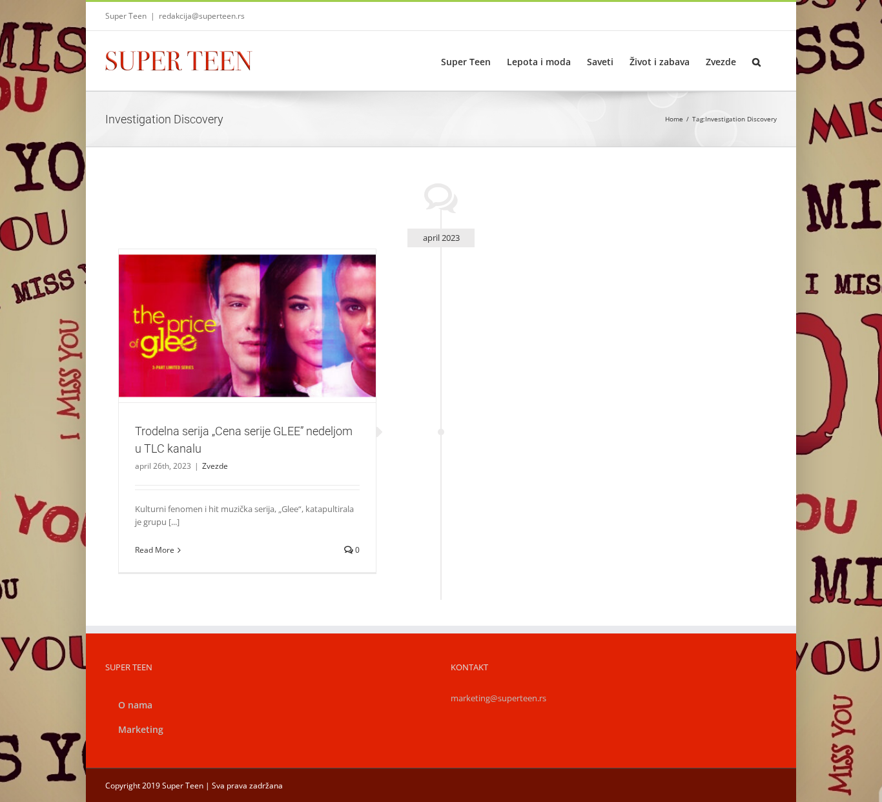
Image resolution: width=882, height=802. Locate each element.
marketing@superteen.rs (498, 698)
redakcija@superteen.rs (202, 15)
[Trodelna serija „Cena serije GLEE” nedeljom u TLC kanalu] (247, 326)
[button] (756, 60)
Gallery (262, 309)
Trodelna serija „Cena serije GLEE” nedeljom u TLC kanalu (231, 309)
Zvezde (247, 347)
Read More (154, 549)
